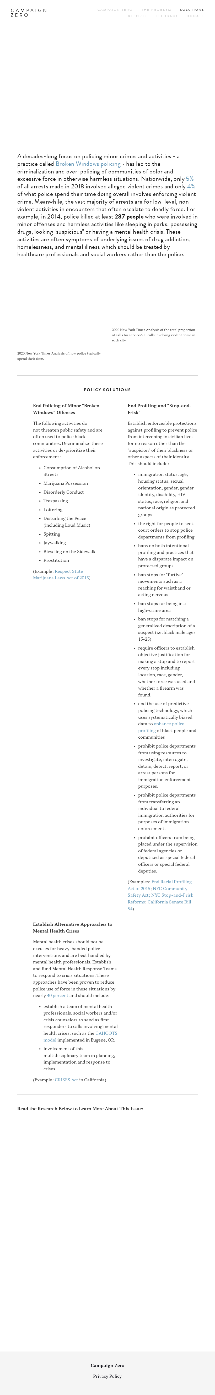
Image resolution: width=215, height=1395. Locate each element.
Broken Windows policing (88, 163)
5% (190, 178)
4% (191, 186)
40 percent (57, 995)
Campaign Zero (29, 13)
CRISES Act (66, 1079)
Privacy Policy (107, 1376)
